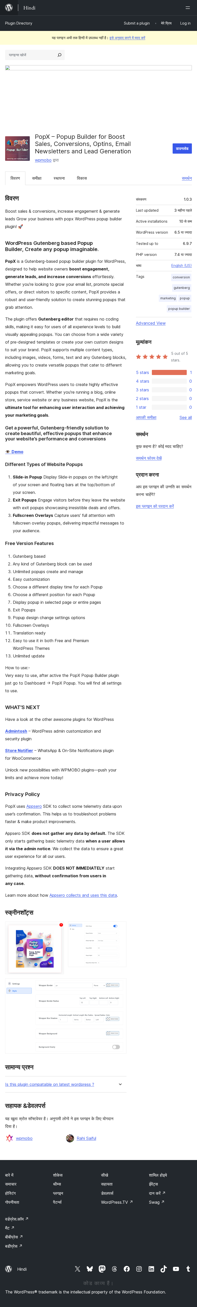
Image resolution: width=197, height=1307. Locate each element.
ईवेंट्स (153, 1184)
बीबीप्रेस (14, 1237)
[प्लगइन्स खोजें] (59, 55)
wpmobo (43, 160)
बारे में (9, 1175)
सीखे (104, 1175)
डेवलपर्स (107, 1193)
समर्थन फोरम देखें (149, 458)
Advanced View (151, 323)
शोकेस (58, 1175)
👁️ (14, 451)
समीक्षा (37, 178)
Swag (157, 1202)
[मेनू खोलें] (189, 7)
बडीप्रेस (14, 1246)
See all (186, 417)
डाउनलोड (182, 148)
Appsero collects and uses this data (83, 895)
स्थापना (59, 178)
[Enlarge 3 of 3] (119, 985)
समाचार (10, 1184)
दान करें (157, 1193)
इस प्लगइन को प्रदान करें (155, 506)
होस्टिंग (10, 1193)
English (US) (181, 265)
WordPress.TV (117, 1202)
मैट (10, 1228)
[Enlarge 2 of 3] (119, 928)
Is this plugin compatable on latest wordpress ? (49, 1084)
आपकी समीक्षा (146, 417)
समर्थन (187, 178)
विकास (82, 178)
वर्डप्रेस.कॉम (17, 1219)
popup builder (179, 309)
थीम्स (57, 1184)
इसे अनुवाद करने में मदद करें (127, 38)
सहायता (107, 1184)
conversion (181, 277)
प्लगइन (58, 1193)
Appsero (34, 806)
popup (185, 298)
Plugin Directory (18, 23)
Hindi (22, 1269)
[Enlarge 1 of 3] (57, 928)
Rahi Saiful (86, 1138)
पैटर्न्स (57, 1202)
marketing (168, 298)
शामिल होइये (158, 1175)
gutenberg (182, 288)
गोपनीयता (12, 1202)
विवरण (15, 178)
